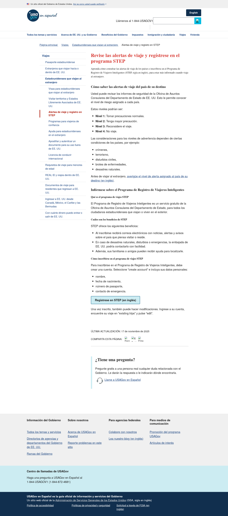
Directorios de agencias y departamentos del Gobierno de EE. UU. (44, 442)
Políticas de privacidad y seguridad (91, 505)
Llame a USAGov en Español (123, 380)
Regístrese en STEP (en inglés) (115, 300)
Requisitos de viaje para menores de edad (63, 166)
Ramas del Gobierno (39, 454)
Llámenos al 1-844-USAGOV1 (134, 21)
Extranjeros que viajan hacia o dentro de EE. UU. (62, 70)
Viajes (45, 55)
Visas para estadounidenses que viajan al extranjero (64, 90)
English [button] (194, 12)
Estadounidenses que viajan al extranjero (63, 80)
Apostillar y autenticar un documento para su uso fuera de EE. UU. (64, 144)
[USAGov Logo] (42, 15)
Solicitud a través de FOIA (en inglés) (132, 507)
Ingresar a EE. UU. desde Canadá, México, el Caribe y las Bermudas (62, 202)
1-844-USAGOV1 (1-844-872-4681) (49, 482)
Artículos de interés (162, 443)
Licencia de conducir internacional (60, 156)
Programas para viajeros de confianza (64, 123)
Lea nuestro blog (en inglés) (126, 438)
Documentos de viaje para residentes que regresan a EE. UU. (62, 188)
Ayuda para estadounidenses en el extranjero (65, 133)
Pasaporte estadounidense (60, 62)
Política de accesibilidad (40, 505)
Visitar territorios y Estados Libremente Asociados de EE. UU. (65, 102)
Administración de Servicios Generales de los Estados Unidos (90, 500)
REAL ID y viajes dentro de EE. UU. (62, 176)
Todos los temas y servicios (44, 432)
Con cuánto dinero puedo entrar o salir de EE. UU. (63, 214)
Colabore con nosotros (123, 432)
